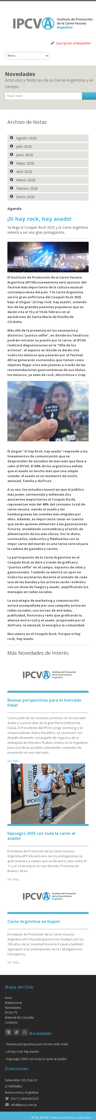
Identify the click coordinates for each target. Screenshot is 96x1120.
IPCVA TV (11, 1012)
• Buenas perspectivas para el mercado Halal (36, 1044)
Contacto (11, 1022)
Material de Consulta (19, 1017)
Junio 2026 (24, 154)
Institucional (13, 1003)
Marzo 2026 (25, 180)
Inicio (8, 998)
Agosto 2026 (26, 138)
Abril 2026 (23, 171)
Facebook (8, 1032)
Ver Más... (14, 761)
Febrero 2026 (26, 188)
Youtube (24, 1032)
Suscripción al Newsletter (73, 43)
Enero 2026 (24, 196)
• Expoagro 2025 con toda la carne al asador (36, 1059)
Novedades (13, 1008)
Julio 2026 (23, 146)
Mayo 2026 (24, 163)
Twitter (16, 1032)
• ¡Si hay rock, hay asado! (22, 1051)
